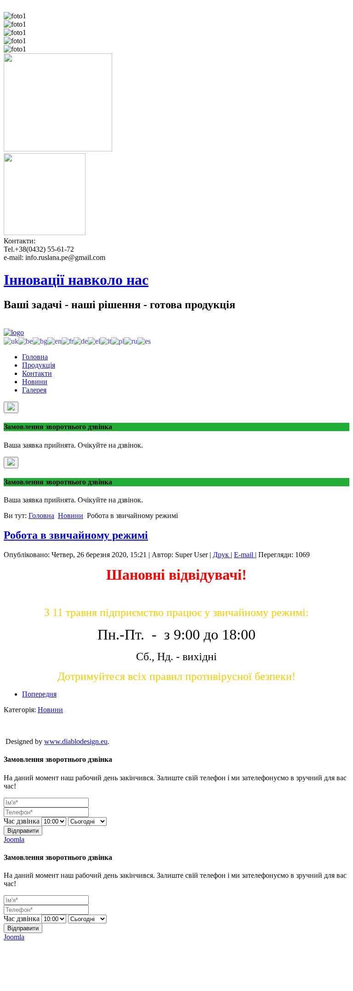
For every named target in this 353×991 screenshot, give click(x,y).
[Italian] (105, 341)
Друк (222, 555)
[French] (68, 341)
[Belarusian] (25, 341)
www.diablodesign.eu (76, 741)
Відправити (23, 830)
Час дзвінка (22, 821)
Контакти (37, 373)
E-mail (244, 555)
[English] (54, 341)
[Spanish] (144, 341)
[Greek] (94, 341)
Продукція (38, 365)
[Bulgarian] (40, 341)
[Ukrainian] (11, 341)
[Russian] (130, 341)
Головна (35, 357)
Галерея (34, 390)
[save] (11, 407)
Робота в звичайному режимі (76, 535)
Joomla (14, 839)
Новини (34, 382)
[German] (81, 341)
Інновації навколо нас (76, 279)
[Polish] (117, 341)
